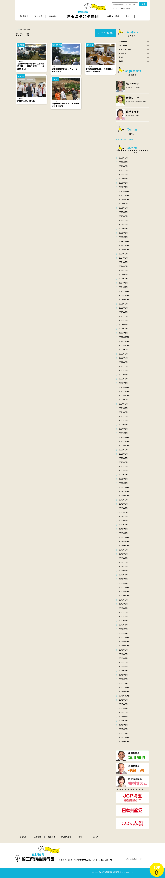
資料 (80, 837)
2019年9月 (123, 500)
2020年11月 (124, 441)
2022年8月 (123, 354)
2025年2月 (123, 233)
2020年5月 (123, 466)
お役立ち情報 (66, 837)
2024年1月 (123, 287)
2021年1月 (123, 433)
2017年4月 (123, 621)
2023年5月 (123, 320)
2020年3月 (123, 475)
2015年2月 (123, 729)
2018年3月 (123, 575)
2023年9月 (123, 304)
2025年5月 (123, 220)
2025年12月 (124, 191)
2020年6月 (123, 462)
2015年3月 (123, 725)
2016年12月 (124, 637)
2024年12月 (124, 241)
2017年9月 (123, 600)
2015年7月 (123, 708)
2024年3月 (123, 279)
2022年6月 (123, 362)
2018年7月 (123, 558)
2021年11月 (124, 391)
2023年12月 (124, 291)
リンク (95, 837)
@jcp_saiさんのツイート (124, 139)
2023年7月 (123, 312)
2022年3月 (123, 375)
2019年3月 (123, 525)
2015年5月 (123, 717)
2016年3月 (123, 675)
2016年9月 (123, 650)
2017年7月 (123, 608)
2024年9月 (123, 254)
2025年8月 (123, 208)
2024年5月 (123, 270)
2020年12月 (124, 437)
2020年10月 (124, 445)
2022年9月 (123, 349)
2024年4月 (123, 275)
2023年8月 (123, 308)
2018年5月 (123, 566)
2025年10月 (124, 199)
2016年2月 (123, 679)
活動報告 (37, 837)
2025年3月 (123, 229)
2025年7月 (123, 212)
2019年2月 (123, 529)
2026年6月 (123, 166)
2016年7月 (123, 658)
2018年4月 (123, 571)
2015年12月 (124, 687)
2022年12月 (124, 337)
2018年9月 (123, 550)
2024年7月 (123, 262)
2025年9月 (123, 204)
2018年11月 (124, 541)
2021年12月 (124, 387)
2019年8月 (123, 504)
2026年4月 (123, 174)
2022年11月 (124, 341)
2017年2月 (123, 629)
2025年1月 (123, 237)
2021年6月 (123, 412)
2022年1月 (123, 383)
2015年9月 (123, 700)
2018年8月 (123, 554)
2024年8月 (123, 258)
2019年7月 (123, 508)
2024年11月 (124, 245)
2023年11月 (124, 295)
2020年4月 (123, 470)
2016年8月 (123, 654)
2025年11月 (124, 195)
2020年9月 (123, 450)
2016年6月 (123, 662)
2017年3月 (123, 625)
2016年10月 (124, 646)
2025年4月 (123, 224)
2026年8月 (123, 158)
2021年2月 (123, 429)
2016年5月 (123, 666)
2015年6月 (123, 712)
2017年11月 (124, 591)
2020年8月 (123, 454)
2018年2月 (123, 579)
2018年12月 (124, 537)
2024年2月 (123, 283)
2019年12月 (124, 487)
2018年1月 (123, 583)
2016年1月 (123, 683)
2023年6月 (123, 316)
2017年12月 (124, 587)
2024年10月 (124, 249)
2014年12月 (124, 737)
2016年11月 (124, 641)
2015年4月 (123, 721)
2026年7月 (123, 162)
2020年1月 (123, 483)
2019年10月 (124, 495)
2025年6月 (123, 216)
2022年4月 (123, 370)
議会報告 (51, 837)
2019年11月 (124, 491)
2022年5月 (123, 366)
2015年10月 (124, 696)
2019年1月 (123, 533)
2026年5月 (123, 170)
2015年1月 (123, 733)
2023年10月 (124, 299)
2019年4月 (123, 521)
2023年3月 (123, 325)
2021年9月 (123, 399)
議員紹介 (23, 837)
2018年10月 (124, 545)
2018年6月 (123, 562)
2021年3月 (123, 425)
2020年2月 (123, 479)
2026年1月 (123, 187)
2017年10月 (124, 595)
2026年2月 (123, 183)
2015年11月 (124, 691)
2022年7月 (123, 358)
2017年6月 (123, 612)
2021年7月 (123, 408)
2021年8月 (123, 404)
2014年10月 (124, 741)
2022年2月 (123, 379)
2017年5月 (123, 616)
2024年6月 (123, 266)
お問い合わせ (132, 859)
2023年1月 (123, 333)
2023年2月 (123, 329)
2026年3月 (123, 179)
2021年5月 (123, 416)
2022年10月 (124, 345)
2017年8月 (123, 604)
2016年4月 (123, 671)
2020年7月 (123, 458)
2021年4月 (123, 420)
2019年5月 (123, 516)
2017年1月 (123, 633)
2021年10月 (124, 395)
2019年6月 (123, 512)
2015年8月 (123, 704)
